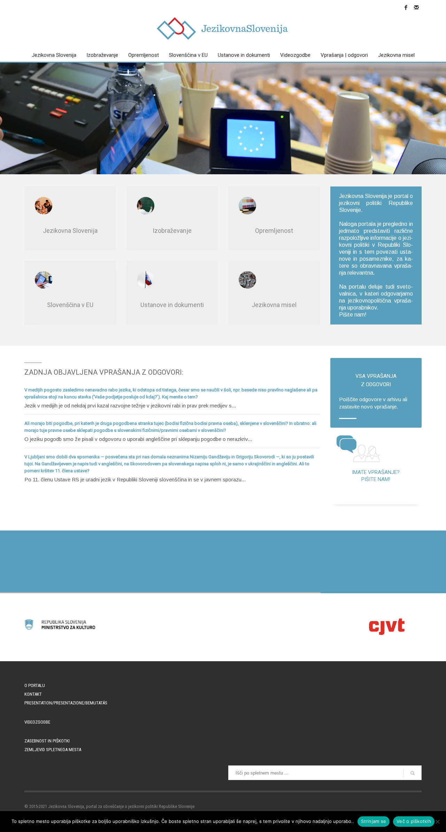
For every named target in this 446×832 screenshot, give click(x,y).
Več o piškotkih (414, 821)
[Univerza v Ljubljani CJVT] (386, 626)
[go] (412, 773)
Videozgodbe (37, 722)
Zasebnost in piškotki (47, 740)
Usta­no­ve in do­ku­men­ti (172, 304)
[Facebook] (406, 7)
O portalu (34, 685)
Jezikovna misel (274, 304)
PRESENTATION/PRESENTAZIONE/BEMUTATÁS (65, 702)
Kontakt (33, 694)
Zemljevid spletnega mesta (52, 749)
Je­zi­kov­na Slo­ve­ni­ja (70, 230)
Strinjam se (373, 821)
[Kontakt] (416, 7)
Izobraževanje (172, 230)
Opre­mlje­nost (274, 230)
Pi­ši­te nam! (353, 315)
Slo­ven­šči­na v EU (70, 304)
